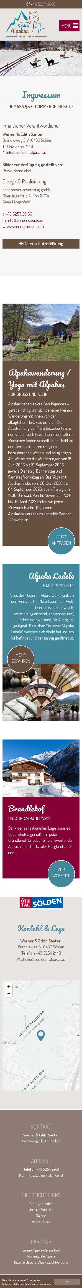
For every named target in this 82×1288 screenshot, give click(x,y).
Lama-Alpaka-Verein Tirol (41, 1250)
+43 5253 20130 (18, 214)
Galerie (41, 1215)
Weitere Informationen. (41, 1283)
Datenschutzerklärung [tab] (43, 244)
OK (66, 1281)
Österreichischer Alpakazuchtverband (41, 1262)
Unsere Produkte (41, 1209)
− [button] (8, 993)
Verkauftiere (41, 1221)
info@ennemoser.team (26, 220)
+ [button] (8, 986)
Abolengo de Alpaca (41, 1256)
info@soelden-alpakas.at (26, 152)
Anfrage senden (41, 1203)
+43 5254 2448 (43, 4)
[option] (41, 58)
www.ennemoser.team (25, 226)
